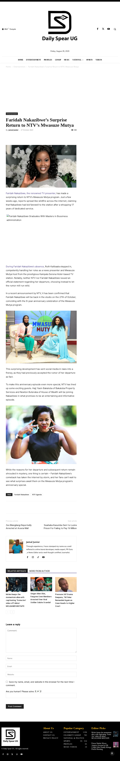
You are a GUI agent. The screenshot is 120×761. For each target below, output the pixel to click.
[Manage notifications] (112, 753)
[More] (61, 507)
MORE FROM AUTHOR (39, 571)
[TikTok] (39, 557)
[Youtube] (108, 29)
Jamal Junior (13, 130)
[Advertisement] (60, 90)
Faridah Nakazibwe (21, 494)
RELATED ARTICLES (17, 571)
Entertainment (19, 66)
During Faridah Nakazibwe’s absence (25, 266)
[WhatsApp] (29, 137)
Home (8, 66)
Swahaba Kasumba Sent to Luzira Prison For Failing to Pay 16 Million (60, 527)
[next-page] (12, 612)
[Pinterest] (22, 137)
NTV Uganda (37, 494)
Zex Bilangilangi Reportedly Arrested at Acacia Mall (18, 527)
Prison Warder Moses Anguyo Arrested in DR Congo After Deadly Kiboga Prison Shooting (101, 746)
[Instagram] (33, 557)
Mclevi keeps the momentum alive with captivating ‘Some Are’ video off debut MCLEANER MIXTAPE (16, 600)
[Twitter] (103, 29)
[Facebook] (98, 29)
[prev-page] (8, 612)
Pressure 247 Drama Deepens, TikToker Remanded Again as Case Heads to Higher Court (64, 600)
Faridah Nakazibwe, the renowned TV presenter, (31, 193)
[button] (115, 29)
